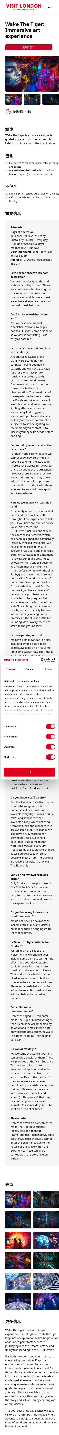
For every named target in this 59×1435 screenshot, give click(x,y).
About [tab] (48, 669)
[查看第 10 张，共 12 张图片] (46, 1281)
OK (29, 771)
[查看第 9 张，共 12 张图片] (18, 1281)
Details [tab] (30, 669)
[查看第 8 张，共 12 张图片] (46, 1261)
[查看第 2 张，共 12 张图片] (46, 1200)
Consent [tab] (11, 669)
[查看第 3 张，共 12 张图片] (18, 1220)
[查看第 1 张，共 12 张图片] (18, 1200)
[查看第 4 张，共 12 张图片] (46, 1220)
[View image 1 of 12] (13, 99)
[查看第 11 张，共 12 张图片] (18, 1302)
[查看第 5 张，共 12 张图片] (18, 1241)
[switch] (50, 736)
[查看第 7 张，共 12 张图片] (18, 1261)
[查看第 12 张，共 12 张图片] (46, 1302)
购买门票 (27, 47)
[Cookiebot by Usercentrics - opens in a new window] (41, 660)
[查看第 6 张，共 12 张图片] (46, 1241)
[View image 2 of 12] (32, 99)
